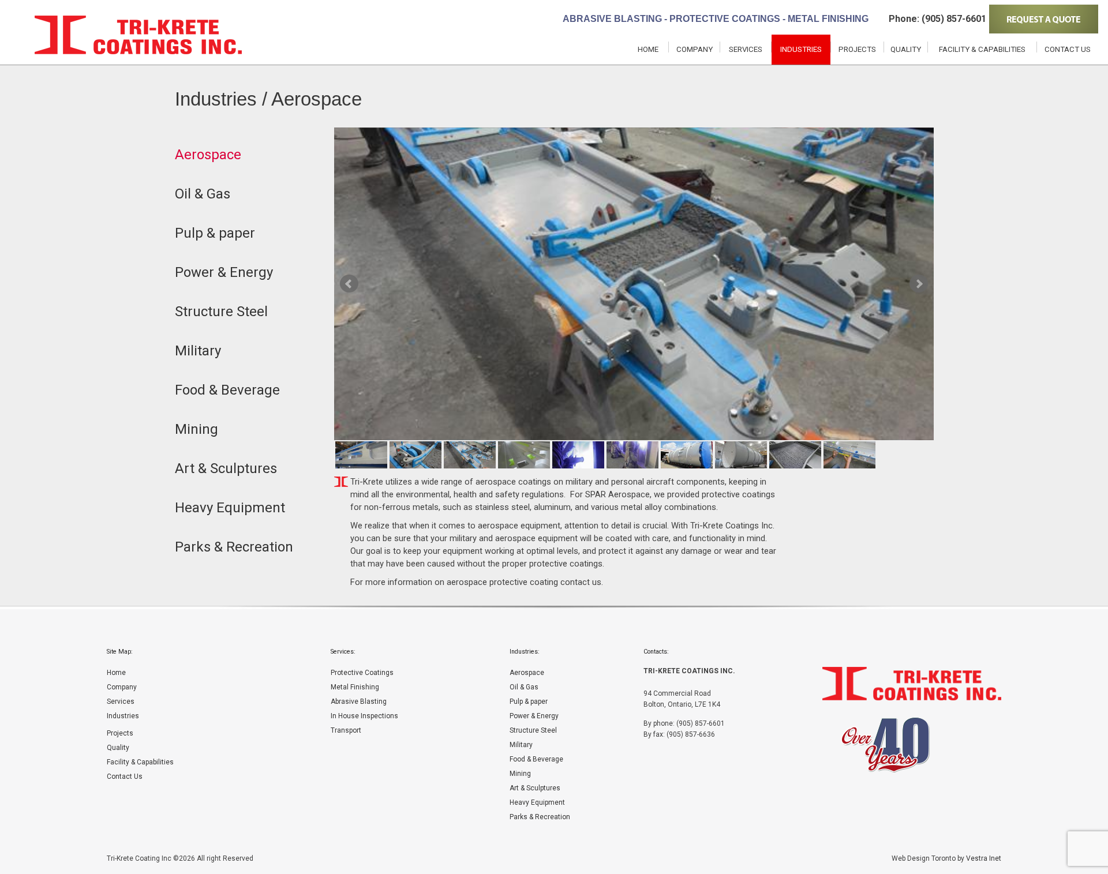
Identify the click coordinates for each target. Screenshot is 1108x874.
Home (648, 49)
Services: (343, 651)
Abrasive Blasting (359, 701)
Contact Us (1068, 49)
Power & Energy (534, 716)
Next (918, 284)
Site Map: (120, 651)
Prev (349, 284)
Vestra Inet (983, 858)
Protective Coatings (362, 673)
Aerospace (527, 673)
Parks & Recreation (540, 817)
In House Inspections (364, 716)
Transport (346, 730)
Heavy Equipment (537, 802)
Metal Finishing (355, 687)
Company (694, 49)
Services (745, 49)
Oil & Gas (524, 687)
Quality (905, 49)
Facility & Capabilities (982, 49)
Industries (801, 49)
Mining (520, 774)
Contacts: (656, 651)
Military (521, 745)
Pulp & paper (529, 701)
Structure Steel (533, 730)
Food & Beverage (536, 759)
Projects (857, 49)
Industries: (525, 651)
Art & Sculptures (535, 788)
